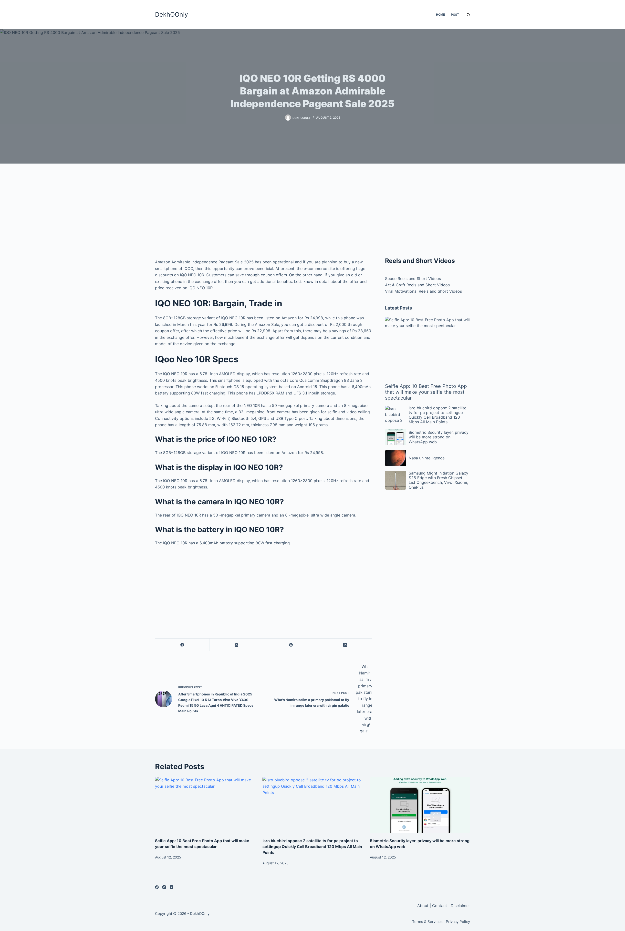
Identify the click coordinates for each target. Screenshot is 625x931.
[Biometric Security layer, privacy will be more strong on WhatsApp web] (420, 805)
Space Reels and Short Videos (413, 278)
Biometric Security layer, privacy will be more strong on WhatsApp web (439, 437)
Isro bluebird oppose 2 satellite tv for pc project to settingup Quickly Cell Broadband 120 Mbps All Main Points (437, 414)
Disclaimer (460, 905)
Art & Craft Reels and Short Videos (417, 284)
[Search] (468, 14)
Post (455, 14)
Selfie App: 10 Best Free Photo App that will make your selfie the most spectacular (426, 392)
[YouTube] (171, 887)
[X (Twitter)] (236, 645)
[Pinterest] (291, 645)
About (423, 905)
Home (440, 14)
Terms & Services (427, 921)
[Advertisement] (263, 212)
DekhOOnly (171, 14)
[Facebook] (182, 645)
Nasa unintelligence (427, 457)
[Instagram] (164, 887)
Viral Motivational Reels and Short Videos (423, 291)
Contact (439, 905)
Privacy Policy (458, 921)
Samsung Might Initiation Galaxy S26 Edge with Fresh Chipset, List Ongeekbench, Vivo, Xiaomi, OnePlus (438, 480)
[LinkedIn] (345, 645)
